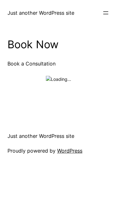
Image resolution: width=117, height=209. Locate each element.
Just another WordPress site (40, 13)
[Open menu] (106, 13)
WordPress (69, 151)
